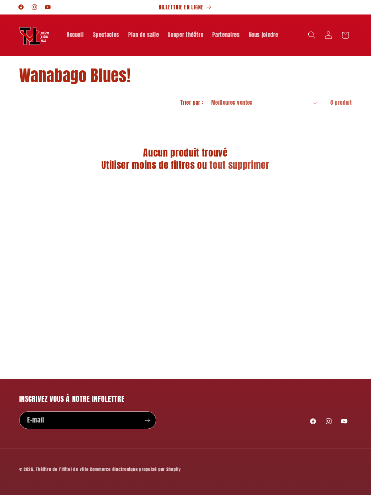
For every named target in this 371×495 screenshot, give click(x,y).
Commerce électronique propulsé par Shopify (135, 469)
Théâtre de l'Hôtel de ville (62, 469)
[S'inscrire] (147, 420)
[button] (311, 35)
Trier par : (192, 103)
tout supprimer (239, 165)
